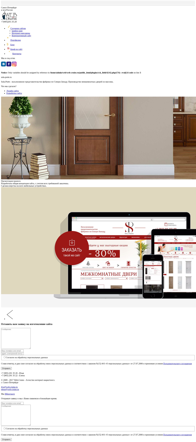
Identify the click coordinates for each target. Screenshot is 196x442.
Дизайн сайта (12, 91)
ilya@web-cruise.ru (9, 387)
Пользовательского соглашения (177, 363)
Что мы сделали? (8, 86)
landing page (17, 31)
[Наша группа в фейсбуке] (8, 66)
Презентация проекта (11, 181)
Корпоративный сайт (21, 35)
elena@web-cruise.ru (10, 389)
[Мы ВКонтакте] (3, 66)
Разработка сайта (14, 93)
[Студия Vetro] (9, 319)
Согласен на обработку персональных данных (27, 357)
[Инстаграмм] (14, 66)
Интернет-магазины (21, 33)
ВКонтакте (10, 394)
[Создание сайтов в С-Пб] (9, 19)
